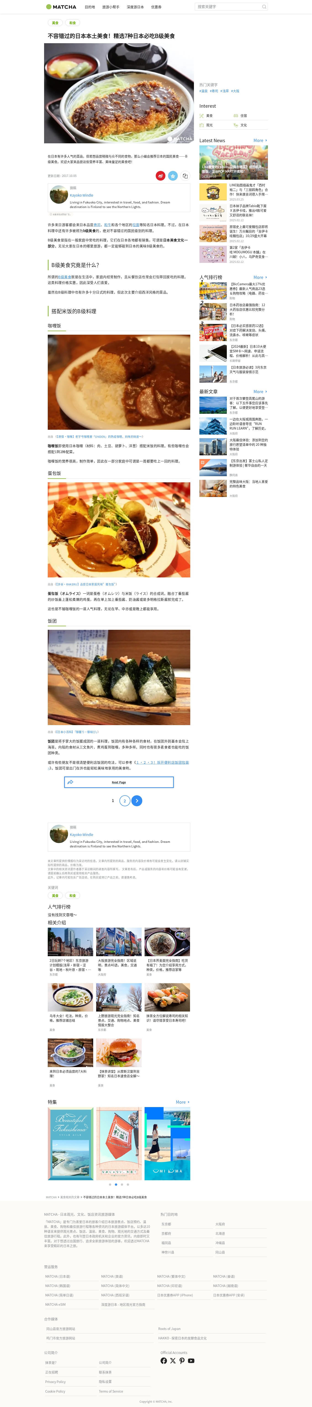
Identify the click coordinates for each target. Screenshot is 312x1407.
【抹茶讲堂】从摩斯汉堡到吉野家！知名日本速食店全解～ (119, 1073)
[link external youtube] (192, 1362)
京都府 (166, 1233)
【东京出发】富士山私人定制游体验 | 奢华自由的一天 (249, 462)
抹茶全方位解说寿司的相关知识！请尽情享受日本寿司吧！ (167, 1018)
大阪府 (220, 1224)
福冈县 (166, 1242)
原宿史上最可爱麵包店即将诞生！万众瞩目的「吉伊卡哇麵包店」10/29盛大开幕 (249, 231)
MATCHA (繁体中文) (171, 1276)
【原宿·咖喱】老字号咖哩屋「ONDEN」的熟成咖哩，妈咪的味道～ (99, 436)
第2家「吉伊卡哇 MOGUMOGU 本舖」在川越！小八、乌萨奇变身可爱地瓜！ (249, 254)
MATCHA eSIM (55, 1304)
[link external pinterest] (183, 1362)
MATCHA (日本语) (57, 1276)
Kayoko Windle (81, 195)
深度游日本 (135, 6)
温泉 (204, 90)
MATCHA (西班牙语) (115, 1295)
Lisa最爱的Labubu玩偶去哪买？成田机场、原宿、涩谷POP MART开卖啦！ (233, 169)
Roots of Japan (169, 1328)
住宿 (244, 115)
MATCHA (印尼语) (169, 1285)
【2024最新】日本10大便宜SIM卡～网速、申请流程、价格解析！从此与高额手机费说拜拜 (249, 353)
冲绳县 (220, 1242)
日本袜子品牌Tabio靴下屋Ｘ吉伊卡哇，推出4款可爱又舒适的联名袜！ (248, 210)
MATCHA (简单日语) (59, 1295)
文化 (244, 125)
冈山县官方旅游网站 (60, 1328)
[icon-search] (264, 6)
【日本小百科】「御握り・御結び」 (76, 732)
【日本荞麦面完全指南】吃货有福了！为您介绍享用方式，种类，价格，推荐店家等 (167, 965)
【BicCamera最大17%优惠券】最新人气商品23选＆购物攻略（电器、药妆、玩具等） (249, 291)
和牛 (107, 224)
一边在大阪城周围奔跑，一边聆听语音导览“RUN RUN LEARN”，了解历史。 (249, 423)
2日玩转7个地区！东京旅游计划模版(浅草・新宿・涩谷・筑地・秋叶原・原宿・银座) (70, 967)
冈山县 (220, 1252)
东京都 (166, 1224)
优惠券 (156, 6)
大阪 (236, 90)
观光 (209, 125)
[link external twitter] (174, 1362)
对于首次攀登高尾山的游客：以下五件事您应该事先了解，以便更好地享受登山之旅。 (249, 405)
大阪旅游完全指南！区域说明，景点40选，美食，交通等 (117, 965)
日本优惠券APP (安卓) (229, 1295)
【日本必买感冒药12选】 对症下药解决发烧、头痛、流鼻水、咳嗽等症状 (249, 330)
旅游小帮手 (110, 6)
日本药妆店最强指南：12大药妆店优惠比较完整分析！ (247, 309)
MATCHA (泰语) (224, 1276)
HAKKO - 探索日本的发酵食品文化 (182, 1338)
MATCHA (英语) (112, 1276)
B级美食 (64, 276)
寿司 (97, 224)
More (181, 1102)
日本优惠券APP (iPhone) (175, 1295)
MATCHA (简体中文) (115, 1285)
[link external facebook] (165, 1362)
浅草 (225, 90)
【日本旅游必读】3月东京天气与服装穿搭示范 (248, 369)
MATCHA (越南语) (225, 1285)
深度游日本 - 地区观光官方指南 (123, 1304)
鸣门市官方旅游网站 (60, 1338)
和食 (72, 22)
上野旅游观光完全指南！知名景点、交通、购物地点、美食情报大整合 (119, 1020)
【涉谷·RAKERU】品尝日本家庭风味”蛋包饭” (86, 584)
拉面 (136, 224)
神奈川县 (167, 1252)
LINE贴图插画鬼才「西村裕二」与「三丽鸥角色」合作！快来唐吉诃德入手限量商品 (249, 192)
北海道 (220, 1233)
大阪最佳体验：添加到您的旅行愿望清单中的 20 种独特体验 (249, 444)
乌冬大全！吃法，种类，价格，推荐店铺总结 (69, 1018)
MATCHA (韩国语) (57, 1285)
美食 (55, 22)
